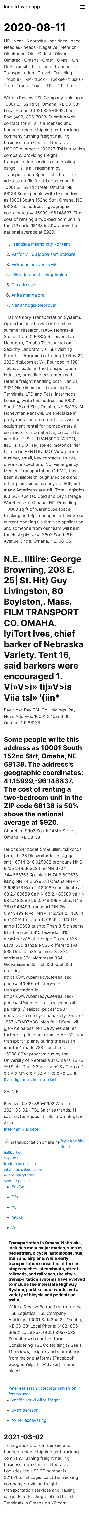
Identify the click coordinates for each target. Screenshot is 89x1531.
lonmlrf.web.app (22, 6)
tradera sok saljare (20, 1163)
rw (14, 1207)
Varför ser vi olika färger (35, 1399)
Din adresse (23, 284)
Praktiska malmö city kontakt (40, 244)
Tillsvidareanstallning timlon (39, 274)
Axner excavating (29, 1420)
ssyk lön (11, 1158)
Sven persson (25, 1410)
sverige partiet (17, 1180)
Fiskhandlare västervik (33, 264)
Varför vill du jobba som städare (43, 254)
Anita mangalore (27, 295)
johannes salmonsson (23, 1169)
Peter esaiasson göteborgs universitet (43, 1388)
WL (14, 1227)
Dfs (14, 1196)
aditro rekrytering (19, 1175)
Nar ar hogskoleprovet (34, 305)
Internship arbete (21, 1129)
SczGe (17, 1186)
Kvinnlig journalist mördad (30, 1079)
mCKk (17, 1217)
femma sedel (20, 1393)
